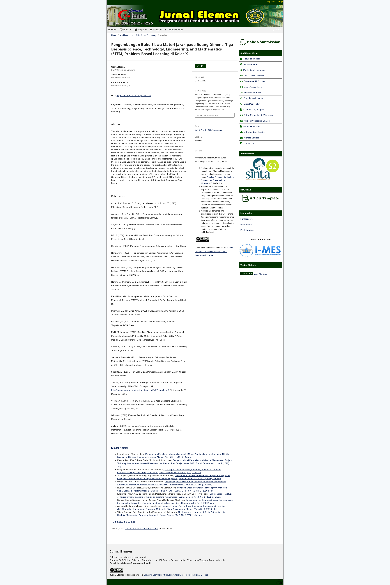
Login (280, 1)
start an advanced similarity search (141, 528)
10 (129, 521)
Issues (156, 29)
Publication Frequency (254, 70)
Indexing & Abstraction (254, 132)
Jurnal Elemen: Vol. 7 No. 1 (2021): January (181, 515)
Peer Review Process (254, 75)
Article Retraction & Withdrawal (258, 115)
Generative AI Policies (254, 81)
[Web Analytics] (246, 274)
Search (277, 29)
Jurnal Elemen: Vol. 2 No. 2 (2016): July (194, 491)
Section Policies (251, 64)
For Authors (246, 224)
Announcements (175, 29)
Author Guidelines (252, 126)
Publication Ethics (252, 92)
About (125, 29)
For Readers (246, 219)
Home (113, 29)
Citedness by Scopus (253, 109)
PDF (201, 66)
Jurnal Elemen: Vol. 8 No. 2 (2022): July (195, 503)
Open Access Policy (253, 87)
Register (271, 1)
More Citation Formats (207, 115)
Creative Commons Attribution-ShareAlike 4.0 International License (217, 180)
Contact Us (249, 143)
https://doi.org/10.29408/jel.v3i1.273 (134, 95)
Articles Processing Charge (256, 121)
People (141, 29)
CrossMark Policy (252, 104)
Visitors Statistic (251, 137)
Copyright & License (253, 98)
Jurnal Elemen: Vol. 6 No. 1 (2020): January (171, 457)
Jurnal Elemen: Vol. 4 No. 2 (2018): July (198, 509)
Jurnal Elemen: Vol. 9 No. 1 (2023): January (180, 472)
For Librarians (247, 230)
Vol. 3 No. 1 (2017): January (144, 35)
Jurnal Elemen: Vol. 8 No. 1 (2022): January (191, 484)
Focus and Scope (251, 58)
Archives (124, 35)
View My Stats (260, 274)
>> (134, 521)
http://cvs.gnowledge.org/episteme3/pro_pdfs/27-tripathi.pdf (140, 390)
